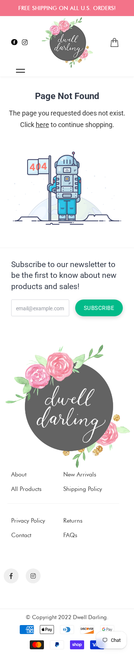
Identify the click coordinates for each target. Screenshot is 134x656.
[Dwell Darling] (67, 42)
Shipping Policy (82, 488)
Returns (73, 520)
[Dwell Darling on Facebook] (14, 42)
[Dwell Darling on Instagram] (25, 42)
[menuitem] (114, 43)
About (18, 474)
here (42, 125)
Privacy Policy (28, 520)
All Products (26, 488)
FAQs (70, 535)
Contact (21, 535)
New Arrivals (79, 474)
